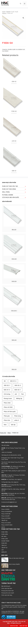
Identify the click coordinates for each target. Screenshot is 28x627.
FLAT (12, 11)
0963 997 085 (23, 625)
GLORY (14, 49)
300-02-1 (7, 385)
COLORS (10, 49)
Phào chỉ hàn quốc (10, 411)
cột (16, 394)
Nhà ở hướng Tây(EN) (14, 564)
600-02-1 (18, 389)
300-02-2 (18, 385)
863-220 (14, 229)
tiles (5, 424)
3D (5, 381)
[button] (21, 3)
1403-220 (14, 259)
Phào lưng (17, 416)
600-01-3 (7, 389)
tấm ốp (13, 424)
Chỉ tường (7, 394)
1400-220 (14, 281)
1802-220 (14, 369)
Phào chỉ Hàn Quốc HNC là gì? (16, 558)
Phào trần (7, 420)
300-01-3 (13, 381)
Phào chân (7, 403)
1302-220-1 (14, 310)
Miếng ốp (19, 398)
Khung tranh (8, 398)
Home (3, 11)
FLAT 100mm (5, 50)
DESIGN (8, 11)
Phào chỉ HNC (8, 407)
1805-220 (14, 340)
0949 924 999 (14, 625)
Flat (22, 394)
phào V (17, 420)
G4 (17, 49)
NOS (8, 623)
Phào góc (7, 416)
